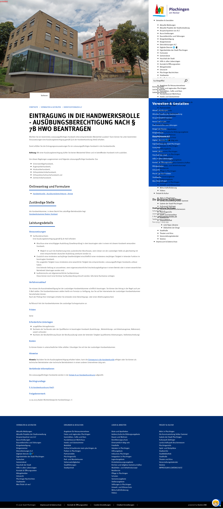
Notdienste (164, 168)
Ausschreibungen (167, 33)
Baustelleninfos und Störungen (172, 36)
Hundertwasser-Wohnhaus (170, 93)
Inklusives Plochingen (168, 151)
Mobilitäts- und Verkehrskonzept (173, 165)
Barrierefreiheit (158, 86)
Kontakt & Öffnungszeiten (170, 64)
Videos (162, 190)
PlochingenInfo (166, 110)
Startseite (33, 107)
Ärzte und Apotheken (168, 129)
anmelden (4, 1)
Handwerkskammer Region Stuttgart (43, 214)
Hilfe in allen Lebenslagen (170, 61)
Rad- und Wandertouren (169, 113)
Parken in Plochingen (168, 105)
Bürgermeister (165, 41)
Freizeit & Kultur (162, 193)
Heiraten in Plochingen (169, 145)
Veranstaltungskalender (169, 236)
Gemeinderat (165, 55)
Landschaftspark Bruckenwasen (172, 209)
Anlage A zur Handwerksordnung (82, 374)
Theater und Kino (166, 233)
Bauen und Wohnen (168, 134)
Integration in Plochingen (170, 154)
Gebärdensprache (159, 92)
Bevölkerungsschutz (168, 137)
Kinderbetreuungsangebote (170, 159)
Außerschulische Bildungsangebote (174, 132)
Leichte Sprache (158, 89)
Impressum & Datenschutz (166, 241)
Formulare (164, 52)
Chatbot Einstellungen (125, 504)
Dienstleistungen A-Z (168, 44)
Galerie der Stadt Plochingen (171, 203)
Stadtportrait (165, 121)
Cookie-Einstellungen (102, 504)
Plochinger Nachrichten (169, 72)
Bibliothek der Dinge (172, 227)
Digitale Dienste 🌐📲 (168, 47)
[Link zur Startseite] (171, 10)
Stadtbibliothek (166, 220)
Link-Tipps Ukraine (171, 224)
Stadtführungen (166, 118)
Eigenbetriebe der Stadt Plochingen (174, 50)
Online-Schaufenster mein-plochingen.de (176, 102)
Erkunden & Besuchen (73, 424)
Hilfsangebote (165, 148)
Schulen (163, 173)
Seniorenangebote (167, 176)
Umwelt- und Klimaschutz (170, 184)
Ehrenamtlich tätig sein (169, 140)
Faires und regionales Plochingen (173, 88)
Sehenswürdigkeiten (168, 116)
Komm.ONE (202, 504)
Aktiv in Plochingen (167, 198)
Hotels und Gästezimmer (169, 96)
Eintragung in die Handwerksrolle (101, 359)
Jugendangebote (166, 157)
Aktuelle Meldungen (168, 25)
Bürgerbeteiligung (167, 39)
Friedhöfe (163, 143)
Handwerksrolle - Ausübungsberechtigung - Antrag (53, 193)
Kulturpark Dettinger (168, 206)
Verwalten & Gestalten (165, 20)
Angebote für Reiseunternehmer (172, 85)
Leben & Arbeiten (163, 124)
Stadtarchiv (164, 217)
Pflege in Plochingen (168, 171)
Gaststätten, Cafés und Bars (171, 91)
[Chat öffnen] (216, 503)
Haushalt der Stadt (167, 58)
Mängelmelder (165, 66)
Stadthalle (164, 230)
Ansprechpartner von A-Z (170, 30)
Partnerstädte (165, 107)
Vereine (163, 238)
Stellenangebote (166, 179)
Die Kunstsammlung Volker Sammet (174, 200)
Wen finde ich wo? (23, 484)
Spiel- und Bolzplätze (168, 214)
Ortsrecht (163, 69)
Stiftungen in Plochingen (169, 182)
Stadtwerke (164, 75)
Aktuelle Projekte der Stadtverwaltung (175, 27)
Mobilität (163, 99)
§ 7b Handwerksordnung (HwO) (41, 387)
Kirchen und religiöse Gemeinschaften (175, 162)
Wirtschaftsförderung (168, 187)
